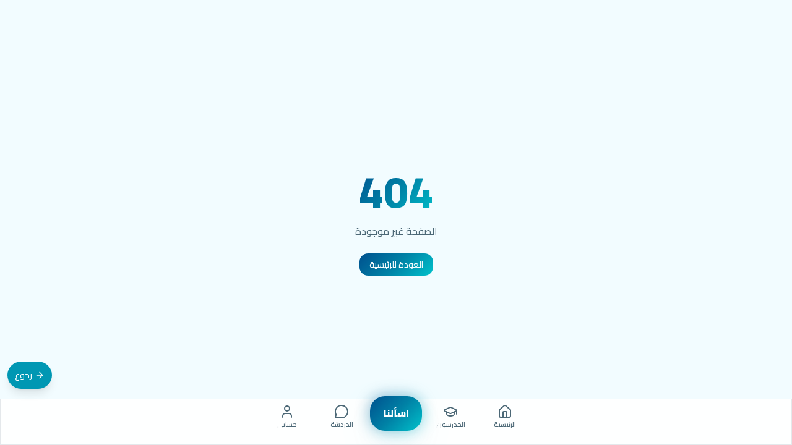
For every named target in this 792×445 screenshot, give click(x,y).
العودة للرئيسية (396, 264)
